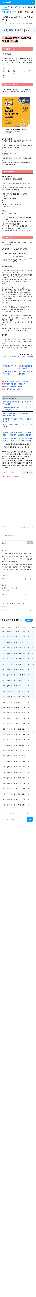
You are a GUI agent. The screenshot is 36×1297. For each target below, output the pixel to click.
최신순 (31, 527)
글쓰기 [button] (29, 620)
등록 (30, 543)
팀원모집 (13, 7)
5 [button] (21, 813)
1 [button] (10, 813)
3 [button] (16, 813)
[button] (8, 813)
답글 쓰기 (4, 579)
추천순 (21, 527)
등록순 (26, 527)
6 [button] (24, 813)
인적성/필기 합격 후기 (9, 12)
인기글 (26, 12)
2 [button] (13, 813)
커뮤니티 (4, 7)
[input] (17, 536)
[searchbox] (14, 819)
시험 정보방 (31, 7)
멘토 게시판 (22, 7)
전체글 (20, 12)
